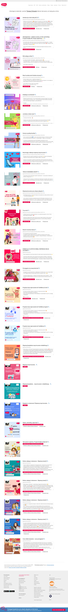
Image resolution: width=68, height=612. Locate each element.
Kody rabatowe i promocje (8, 583)
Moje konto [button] (64, 5)
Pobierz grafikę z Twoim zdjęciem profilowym (33, 317)
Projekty (35, 580)
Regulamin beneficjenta (37, 588)
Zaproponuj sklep (6, 587)
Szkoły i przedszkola (42, 5)
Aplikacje (55, 5)
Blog (19, 584)
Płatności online (22, 586)
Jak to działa (5, 576)
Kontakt (35, 584)
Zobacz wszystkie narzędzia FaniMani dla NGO (17, 567)
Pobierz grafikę (27, 298)
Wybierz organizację (7, 577)
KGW (37, 5)
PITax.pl (62, 590)
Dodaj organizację (21, 579)
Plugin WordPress (21, 591)
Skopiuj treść (46, 28)
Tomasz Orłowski (32, 11)
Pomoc (59, 5)
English (50, 599)
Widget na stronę (21, 589)
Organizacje (30, 5)
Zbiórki (20, 585)
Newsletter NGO (21, 582)
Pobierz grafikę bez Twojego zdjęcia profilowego (32, 445)
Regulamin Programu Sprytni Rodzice (39, 590)
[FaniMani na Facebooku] (49, 575)
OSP (34, 5)
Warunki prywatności (37, 593)
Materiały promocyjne (22, 581)
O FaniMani (35, 577)
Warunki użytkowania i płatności (39, 595)
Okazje (52, 5)
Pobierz (38, 67)
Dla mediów (36, 579)
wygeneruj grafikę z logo (29, 28)
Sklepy (48, 5)
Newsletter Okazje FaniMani (8, 584)
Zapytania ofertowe (37, 583)
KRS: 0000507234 (51, 579)
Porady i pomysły (6, 586)
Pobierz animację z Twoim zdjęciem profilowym (33, 356)
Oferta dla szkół (36, 581)
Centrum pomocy (6, 579)
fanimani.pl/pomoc (50, 565)
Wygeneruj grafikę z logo (36, 105)
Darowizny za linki (23, 588)
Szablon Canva (39, 28)
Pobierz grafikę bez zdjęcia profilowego (31, 426)
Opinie (35, 576)
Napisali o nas (36, 574)
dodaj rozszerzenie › (59, 609)
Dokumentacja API (21, 595)
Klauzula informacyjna (37, 594)
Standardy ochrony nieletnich (38, 591)
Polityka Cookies (36, 597)
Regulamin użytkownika (37, 587)
